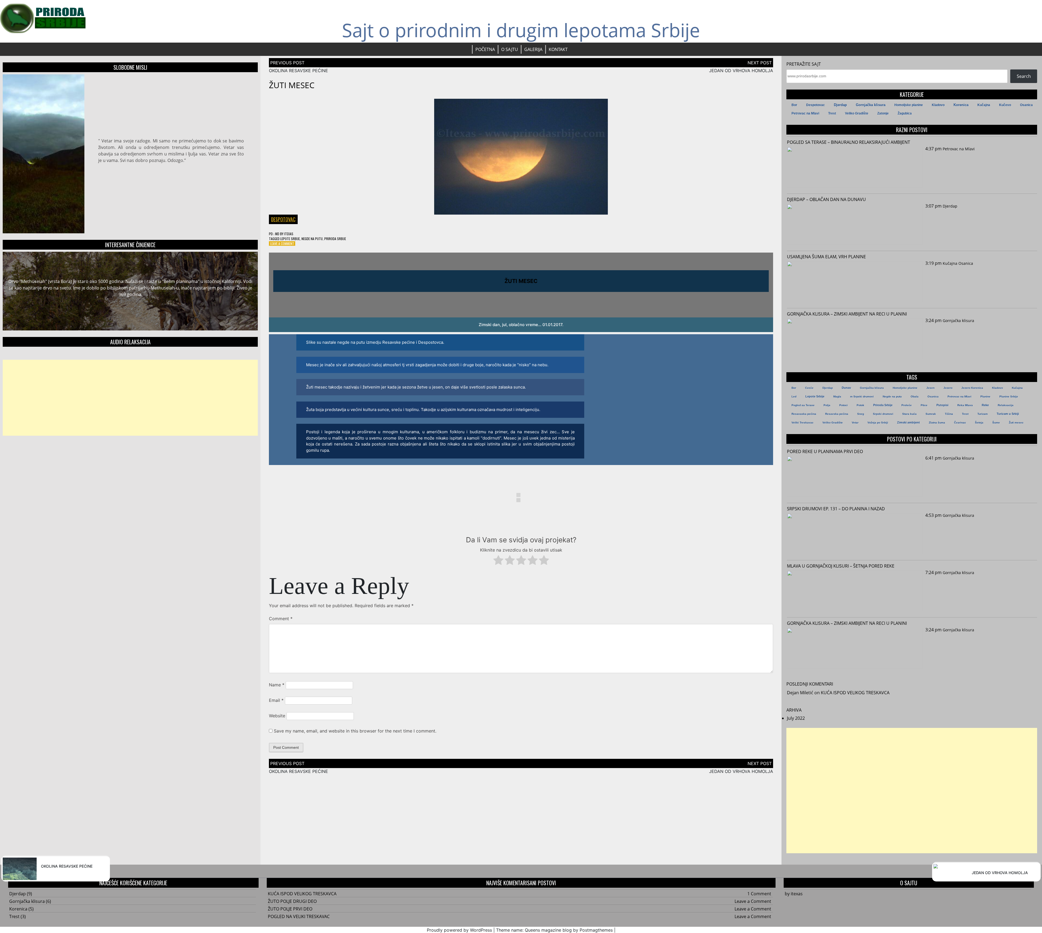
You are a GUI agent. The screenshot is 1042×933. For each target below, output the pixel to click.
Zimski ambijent (908, 422)
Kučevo (1005, 105)
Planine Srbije (1008, 396)
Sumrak (931, 413)
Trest (832, 113)
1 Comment (759, 894)
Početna (485, 49)
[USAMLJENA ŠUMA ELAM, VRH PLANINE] (855, 282)
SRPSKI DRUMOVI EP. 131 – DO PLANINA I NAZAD (836, 509)
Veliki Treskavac (803, 422)
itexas (288, 233)
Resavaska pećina (804, 413)
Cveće (809, 387)
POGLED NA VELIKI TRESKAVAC (299, 916)
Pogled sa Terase (803, 405)
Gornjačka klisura (870, 105)
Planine (985, 396)
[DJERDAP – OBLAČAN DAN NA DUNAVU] (855, 225)
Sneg (860, 413)
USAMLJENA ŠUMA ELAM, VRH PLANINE (826, 257)
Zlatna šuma (937, 422)
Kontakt (558, 49)
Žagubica (905, 113)
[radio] (498, 561)
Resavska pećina (836, 413)
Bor (794, 105)
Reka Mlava (965, 405)
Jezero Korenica (972, 387)
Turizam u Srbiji (1008, 413)
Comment (281, 618)
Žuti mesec (1016, 422)
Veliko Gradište (856, 113)
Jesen (930, 387)
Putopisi (942, 405)
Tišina (949, 413)
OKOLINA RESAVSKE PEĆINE (298, 70)
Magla (837, 396)
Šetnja (979, 422)
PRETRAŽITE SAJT (803, 64)
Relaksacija (1006, 405)
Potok (860, 405)
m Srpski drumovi (862, 396)
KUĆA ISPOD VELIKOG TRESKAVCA (855, 693)
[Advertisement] (130, 398)
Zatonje (883, 113)
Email (276, 700)
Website (277, 715)
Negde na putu (312, 238)
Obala (915, 396)
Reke (985, 405)
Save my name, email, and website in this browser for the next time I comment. (355, 731)
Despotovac (283, 219)
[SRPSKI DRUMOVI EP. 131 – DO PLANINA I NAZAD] (855, 534)
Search (1024, 76)
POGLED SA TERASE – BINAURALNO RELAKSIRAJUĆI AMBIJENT (848, 142)
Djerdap (840, 105)
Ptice (924, 405)
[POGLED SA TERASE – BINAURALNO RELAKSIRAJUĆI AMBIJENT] (855, 168)
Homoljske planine (908, 105)
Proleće (906, 405)
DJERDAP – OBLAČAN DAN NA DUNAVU (826, 199)
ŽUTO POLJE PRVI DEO (290, 909)
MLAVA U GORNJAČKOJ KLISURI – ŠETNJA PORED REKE (840, 566)
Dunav (846, 387)
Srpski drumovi (883, 413)
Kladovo (938, 105)
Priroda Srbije (335, 238)
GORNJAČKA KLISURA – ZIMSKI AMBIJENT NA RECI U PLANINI (847, 314)
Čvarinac (960, 422)
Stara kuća (909, 413)
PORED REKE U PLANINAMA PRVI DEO (825, 451)
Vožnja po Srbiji (878, 422)
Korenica (961, 105)
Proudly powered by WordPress (459, 930)
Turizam (982, 413)
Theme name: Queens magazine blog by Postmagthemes (554, 930)
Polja (827, 405)
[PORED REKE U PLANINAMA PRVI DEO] (855, 477)
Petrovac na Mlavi (805, 113)
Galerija (533, 49)
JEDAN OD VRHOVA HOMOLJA (741, 70)
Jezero (947, 387)
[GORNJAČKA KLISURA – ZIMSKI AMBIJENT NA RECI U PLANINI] (855, 340)
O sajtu (509, 49)
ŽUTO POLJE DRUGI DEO (292, 901)
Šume (996, 422)
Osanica (1026, 105)
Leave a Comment (282, 243)
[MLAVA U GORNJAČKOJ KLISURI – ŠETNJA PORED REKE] (855, 592)
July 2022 (796, 718)
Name (276, 684)
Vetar (855, 422)
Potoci (843, 405)
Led (794, 396)
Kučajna (983, 105)
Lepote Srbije (290, 238)
